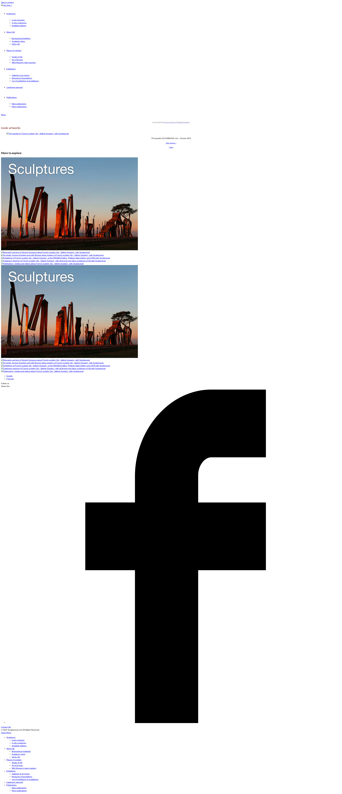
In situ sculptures (19, 743)
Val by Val (16, 757)
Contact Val (6, 727)
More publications (19, 791)
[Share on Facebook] (173, 722)
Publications (11, 785)
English (9, 376)
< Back (171, 147)
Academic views (18, 754)
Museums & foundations (22, 777)
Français (10, 379)
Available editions (19, 746)
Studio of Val (17, 763)
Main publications (19, 788)
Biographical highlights (21, 751)
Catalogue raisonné (14, 782)
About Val (10, 749)
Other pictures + (171, 143)
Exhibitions (10, 771)
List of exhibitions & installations (25, 779)
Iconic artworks (18, 740)
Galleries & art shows (21, 774)
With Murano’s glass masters (24, 768)
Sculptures (10, 737)
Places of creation (14, 760)
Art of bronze (17, 765)
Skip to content (7, 2)
